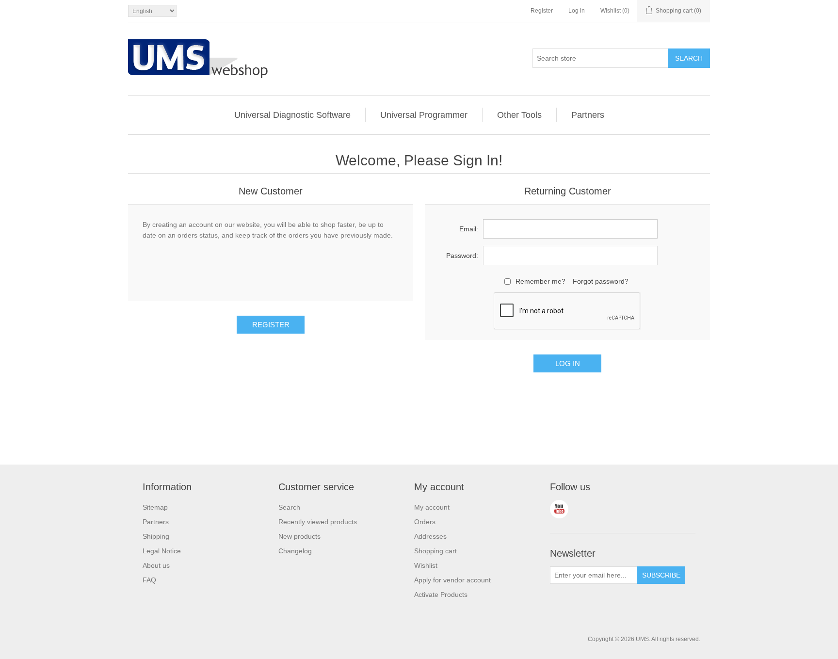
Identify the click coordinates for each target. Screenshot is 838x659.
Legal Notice (162, 551)
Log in (576, 10)
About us (156, 565)
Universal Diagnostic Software (292, 115)
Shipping (156, 536)
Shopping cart (435, 551)
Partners (587, 115)
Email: (468, 229)
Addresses (430, 536)
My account (432, 507)
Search (289, 507)
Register (542, 10)
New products (299, 536)
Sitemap (155, 507)
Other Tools (519, 115)
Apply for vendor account (452, 580)
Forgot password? (600, 281)
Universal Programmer (423, 115)
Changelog (295, 551)
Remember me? (540, 281)
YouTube (559, 509)
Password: (462, 255)
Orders (424, 522)
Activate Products (440, 594)
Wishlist (425, 565)
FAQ (149, 580)
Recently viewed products (317, 522)
